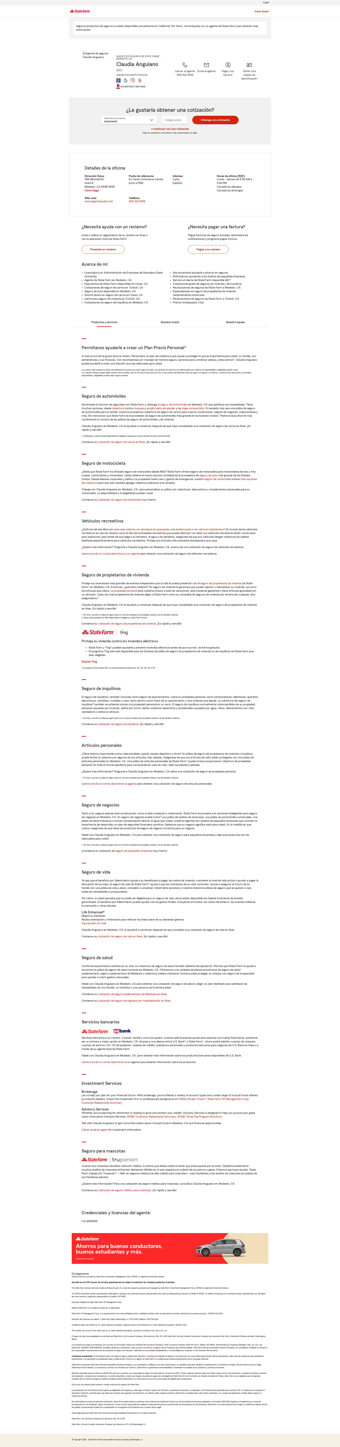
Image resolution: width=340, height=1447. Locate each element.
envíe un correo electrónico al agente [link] (114, 783)
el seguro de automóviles (172, 404)
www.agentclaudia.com (99, 201)
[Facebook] (118, 80)
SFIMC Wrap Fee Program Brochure (200, 1116)
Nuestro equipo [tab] (235, 322)
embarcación (184, 529)
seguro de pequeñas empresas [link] (133, 850)
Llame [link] (85, 553)
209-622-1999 (137, 201)
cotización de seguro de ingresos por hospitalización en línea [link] (134, 1000)
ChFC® (119, 70)
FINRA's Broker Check (191, 1099)
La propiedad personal (123, 590)
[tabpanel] (170, 184)
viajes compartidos (193, 408)
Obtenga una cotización (215, 120)
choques (139, 408)
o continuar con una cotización (170, 128)
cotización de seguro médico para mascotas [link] (124, 1190)
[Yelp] (140, 80)
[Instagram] (133, 80)
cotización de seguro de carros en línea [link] (121, 442)
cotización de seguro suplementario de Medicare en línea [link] (132, 994)
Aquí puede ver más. (94, 923)
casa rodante (127, 529)
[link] (206, 75)
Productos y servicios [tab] (104, 322)
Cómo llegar (92, 190)
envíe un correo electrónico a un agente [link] (116, 553)
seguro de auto (208, 475)
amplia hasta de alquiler (161, 408)
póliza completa (144, 1348)
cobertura (118, 408)
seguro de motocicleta (218, 479)
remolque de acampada (154, 529)
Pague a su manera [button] (208, 249)
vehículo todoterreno (210, 529)
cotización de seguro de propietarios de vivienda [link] (127, 623)
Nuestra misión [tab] (170, 322)
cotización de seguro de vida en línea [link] (120, 936)
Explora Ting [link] (89, 661)
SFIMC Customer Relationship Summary (151, 1116)
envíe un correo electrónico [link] (108, 1062)
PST (241, 176)
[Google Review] (125, 80)
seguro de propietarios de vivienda (221, 583)
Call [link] (84, 1129)
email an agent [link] (99, 1129)
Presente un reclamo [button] (103, 249)
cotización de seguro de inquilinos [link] (118, 724)
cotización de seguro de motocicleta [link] (119, 499)
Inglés (176, 179)
